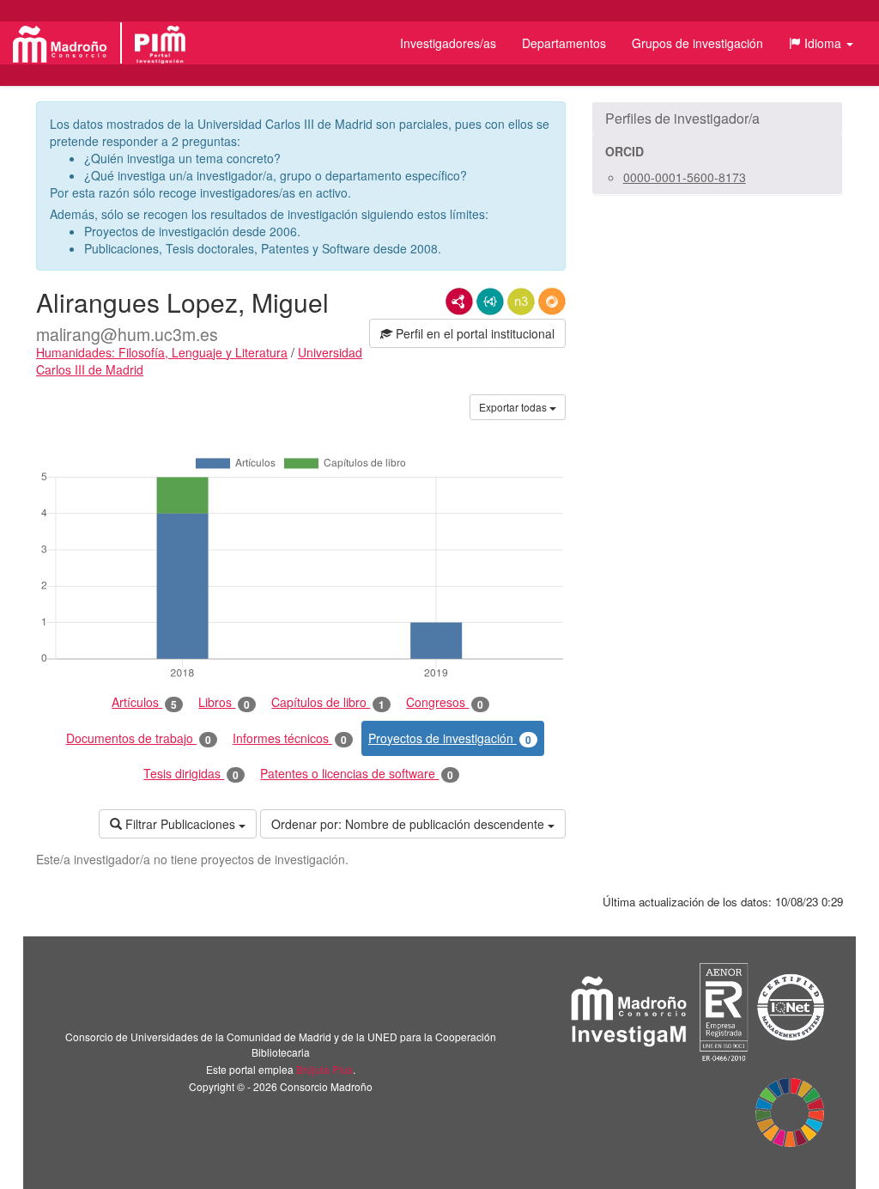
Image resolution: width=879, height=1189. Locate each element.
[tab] (717, 118)
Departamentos (564, 43)
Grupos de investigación (697, 43)
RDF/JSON (552, 301)
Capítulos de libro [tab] (328, 702)
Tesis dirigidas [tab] (191, 774)
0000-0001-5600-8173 (684, 177)
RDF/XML (459, 301)
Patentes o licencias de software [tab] (356, 774)
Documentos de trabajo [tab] (138, 738)
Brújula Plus (324, 1069)
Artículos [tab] (144, 702)
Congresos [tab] (444, 702)
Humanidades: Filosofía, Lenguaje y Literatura (162, 352)
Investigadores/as (448, 43)
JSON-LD (490, 301)
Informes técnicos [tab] (290, 738)
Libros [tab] (224, 702)
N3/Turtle (521, 301)
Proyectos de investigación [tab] (449, 738)
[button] (821, 42)
